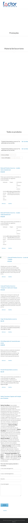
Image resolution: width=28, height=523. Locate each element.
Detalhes (10, 203)
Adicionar (4, 203)
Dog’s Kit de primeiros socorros (9, 319)
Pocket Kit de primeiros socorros (9, 369)
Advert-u (14, 521)
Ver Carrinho (25, 141)
